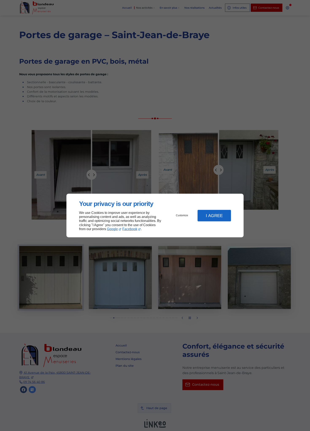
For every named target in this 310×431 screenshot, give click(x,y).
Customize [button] (182, 215)
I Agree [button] (214, 215)
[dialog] (155, 215)
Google (112, 229)
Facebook (129, 229)
